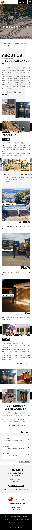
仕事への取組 (13, 516)
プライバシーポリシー (19, 522)
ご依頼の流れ (6, 519)
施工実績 (25, 516)
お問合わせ (10, 522)
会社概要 (27, 519)
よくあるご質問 (14, 519)
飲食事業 (21, 519)
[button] (2, 164)
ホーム (6, 516)
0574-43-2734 (17, 485)
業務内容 (19, 516)
